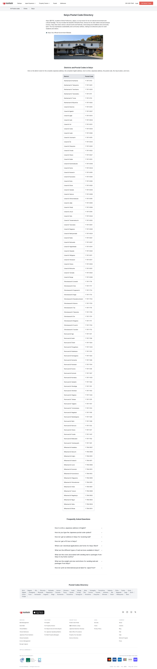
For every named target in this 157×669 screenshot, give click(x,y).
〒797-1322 (88, 382)
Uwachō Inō (67, 124)
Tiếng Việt (130, 666)
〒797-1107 (88, 404)
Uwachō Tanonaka (69, 225)
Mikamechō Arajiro (69, 456)
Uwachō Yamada (69, 273)
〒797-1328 (88, 421)
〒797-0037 (88, 242)
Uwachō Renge (68, 277)
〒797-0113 (88, 81)
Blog (120, 628)
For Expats (47, 622)
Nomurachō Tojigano (70, 404)
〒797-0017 (88, 260)
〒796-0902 (89, 495)
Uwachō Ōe (67, 142)
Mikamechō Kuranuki (70, 469)
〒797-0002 (89, 264)
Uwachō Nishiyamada (70, 233)
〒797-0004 (89, 120)
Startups (19, 3)
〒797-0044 (89, 168)
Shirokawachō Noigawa (71, 321)
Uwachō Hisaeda (69, 251)
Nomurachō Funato (69, 434)
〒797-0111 (88, 94)
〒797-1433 (88, 377)
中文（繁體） (124, 666)
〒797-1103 (88, 390)
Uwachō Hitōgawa (69, 255)
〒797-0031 (88, 268)
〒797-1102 (88, 438)
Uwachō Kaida (68, 159)
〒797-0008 (89, 194)
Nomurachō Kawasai (70, 364)
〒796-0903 (89, 500)
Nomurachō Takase (70, 399)
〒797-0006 (89, 207)
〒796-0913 (88, 469)
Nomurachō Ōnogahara (71, 347)
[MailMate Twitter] (135, 612)
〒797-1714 (88, 290)
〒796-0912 (88, 473)
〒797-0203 (88, 89)
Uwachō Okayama (69, 146)
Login (136, 3)
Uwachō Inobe (68, 129)
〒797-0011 (88, 255)
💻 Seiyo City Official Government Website (58, 32)
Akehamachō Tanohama (71, 89)
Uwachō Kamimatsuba (71, 163)
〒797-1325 (88, 417)
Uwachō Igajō (68, 115)
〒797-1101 (88, 386)
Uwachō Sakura (69, 194)
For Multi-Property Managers (51, 634)
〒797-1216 (88, 369)
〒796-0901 (88, 487)
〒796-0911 (88, 460)
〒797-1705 (88, 312)
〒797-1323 (88, 356)
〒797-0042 (89, 216)
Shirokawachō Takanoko (71, 312)
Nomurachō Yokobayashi (71, 443)
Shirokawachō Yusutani (71, 329)
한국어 (135, 666)
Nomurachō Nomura (70, 425)
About (120, 622)
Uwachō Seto (68, 216)
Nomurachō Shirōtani (70, 390)
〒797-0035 (88, 172)
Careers (121, 625)
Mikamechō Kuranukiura (71, 473)
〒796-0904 (89, 504)
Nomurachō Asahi (69, 338)
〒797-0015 (88, 137)
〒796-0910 (88, 456)
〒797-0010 (88, 107)
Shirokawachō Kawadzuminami (73, 299)
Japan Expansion (29, 3)
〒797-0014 (88, 115)
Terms (95, 625)
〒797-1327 (88, 373)
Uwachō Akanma (69, 107)
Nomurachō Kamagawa (71, 356)
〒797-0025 (88, 185)
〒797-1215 (88, 399)
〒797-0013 (88, 124)
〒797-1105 (88, 412)
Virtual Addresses (24, 631)
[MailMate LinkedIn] (123, 612)
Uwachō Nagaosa (69, 229)
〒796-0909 (89, 452)
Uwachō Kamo (68, 168)
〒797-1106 (88, 338)
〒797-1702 (88, 325)
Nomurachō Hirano (69, 430)
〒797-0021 (88, 238)
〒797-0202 (88, 102)
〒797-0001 (88, 225)
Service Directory (73, 638)
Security (96, 622)
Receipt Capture (24, 644)
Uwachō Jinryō (68, 211)
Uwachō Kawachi (69, 172)
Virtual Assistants (24, 638)
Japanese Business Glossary (76, 628)
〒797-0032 (88, 220)
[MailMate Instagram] (127, 612)
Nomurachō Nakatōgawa (71, 417)
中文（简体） (117, 666)
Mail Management (24, 622)
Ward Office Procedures (75, 631)
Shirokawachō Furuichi (71, 325)
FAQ (120, 631)
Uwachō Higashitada (70, 246)
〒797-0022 (88, 150)
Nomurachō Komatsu (70, 377)
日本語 (111, 666)
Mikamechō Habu (69, 504)
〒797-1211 (88, 334)
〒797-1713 (88, 294)
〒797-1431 (88, 434)
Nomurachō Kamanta (70, 360)
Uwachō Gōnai (68, 185)
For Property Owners (49, 625)
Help (120, 634)
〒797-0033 (88, 146)
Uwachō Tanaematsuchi (71, 220)
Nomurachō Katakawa (70, 351)
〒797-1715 (88, 308)
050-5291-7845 (129, 3)
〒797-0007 (89, 111)
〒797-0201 (88, 85)
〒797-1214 (88, 408)
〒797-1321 (88, 443)
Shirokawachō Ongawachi (72, 290)
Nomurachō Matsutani (70, 438)
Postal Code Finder (74, 622)
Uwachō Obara (68, 155)
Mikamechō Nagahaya (71, 495)
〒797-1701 (88, 316)
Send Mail (22, 625)
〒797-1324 (88, 342)
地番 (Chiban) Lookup (74, 625)
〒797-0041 (88, 246)
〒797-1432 (88, 395)
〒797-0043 (89, 142)
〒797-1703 (88, 303)
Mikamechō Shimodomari (71, 482)
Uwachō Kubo (68, 181)
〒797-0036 (88, 181)
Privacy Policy (97, 628)
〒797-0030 (89, 177)
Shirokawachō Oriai (70, 286)
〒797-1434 (88, 347)
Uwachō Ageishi (69, 111)
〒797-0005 (89, 203)
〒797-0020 (89, 251)
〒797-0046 (89, 163)
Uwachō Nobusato (69, 242)
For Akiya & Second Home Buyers (53, 628)
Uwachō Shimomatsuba (71, 198)
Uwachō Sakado (69, 190)
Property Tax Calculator (75, 634)
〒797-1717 (88, 286)
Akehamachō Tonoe (70, 98)
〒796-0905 (89, 478)
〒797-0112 (88, 98)
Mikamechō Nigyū (69, 500)
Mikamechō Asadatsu (70, 447)
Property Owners (43, 3)
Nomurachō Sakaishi (70, 382)
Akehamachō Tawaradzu (71, 94)
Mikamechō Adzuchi (70, 452)
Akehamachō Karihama (71, 81)
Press (120, 641)
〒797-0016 (88, 211)
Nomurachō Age (69, 334)
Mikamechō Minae (69, 508)
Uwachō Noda (68, 238)
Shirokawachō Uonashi (71, 281)
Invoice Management (25, 641)
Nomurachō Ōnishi (69, 342)
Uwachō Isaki (68, 120)
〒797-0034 (89, 129)
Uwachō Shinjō (68, 207)
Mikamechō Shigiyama (71, 478)
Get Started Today (146, 3)
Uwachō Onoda (68, 150)
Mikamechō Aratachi (70, 460)
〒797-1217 (88, 430)
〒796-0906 (89, 465)
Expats (55, 3)
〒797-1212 (88, 425)
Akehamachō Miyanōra (71, 102)
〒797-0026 (88, 133)
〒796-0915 (88, 482)
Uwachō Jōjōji (68, 203)
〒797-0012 (88, 159)
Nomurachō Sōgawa (70, 395)
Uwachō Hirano (68, 264)
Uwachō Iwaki (68, 133)
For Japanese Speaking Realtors (52, 631)
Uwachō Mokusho (69, 268)
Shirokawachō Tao (69, 308)
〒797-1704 (88, 299)
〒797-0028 (88, 277)
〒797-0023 (88, 273)
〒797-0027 (88, 155)
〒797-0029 (89, 229)
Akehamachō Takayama (71, 85)
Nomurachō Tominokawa (71, 408)
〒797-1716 (88, 281)
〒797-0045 (89, 190)
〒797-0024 (89, 233)
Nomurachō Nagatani (70, 412)
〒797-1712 (88, 329)
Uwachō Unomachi (69, 137)
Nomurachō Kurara (69, 369)
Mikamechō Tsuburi (70, 491)
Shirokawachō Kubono (71, 303)
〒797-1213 (88, 351)
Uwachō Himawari (69, 260)
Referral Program (123, 638)
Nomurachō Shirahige (70, 386)
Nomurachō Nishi (69, 421)
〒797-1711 (88, 321)
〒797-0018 (88, 198)
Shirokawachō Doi (69, 316)
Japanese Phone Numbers (26, 634)
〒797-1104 (88, 364)
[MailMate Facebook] (131, 612)
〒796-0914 (88, 508)
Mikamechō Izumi (69, 465)
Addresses (63, 3)
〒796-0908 (89, 491)
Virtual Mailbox (23, 628)
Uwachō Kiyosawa (69, 177)
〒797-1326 (88, 360)
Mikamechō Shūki (69, 487)
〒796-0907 (89, 447)
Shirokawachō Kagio (70, 294)
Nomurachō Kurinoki (70, 373)
